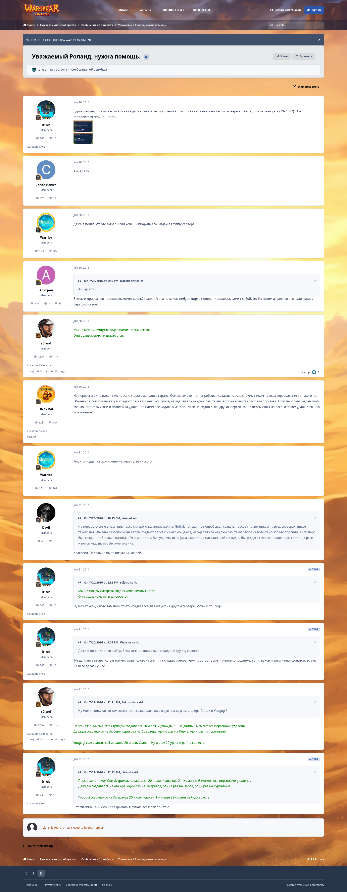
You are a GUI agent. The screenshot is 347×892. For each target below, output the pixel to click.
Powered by (305, 885)
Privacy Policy (53, 885)
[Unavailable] (83, 122)
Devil (46, 528)
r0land (46, 343)
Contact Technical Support (81, 885)
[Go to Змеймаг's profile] (46, 394)
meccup (305, 372)
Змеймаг (46, 409)
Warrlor (46, 237)
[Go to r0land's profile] (46, 328)
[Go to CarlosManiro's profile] (46, 169)
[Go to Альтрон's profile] (46, 275)
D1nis (42, 69)
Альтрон (46, 290)
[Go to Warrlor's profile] (46, 222)
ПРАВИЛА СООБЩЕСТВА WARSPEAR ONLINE (61, 40)
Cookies (107, 885)
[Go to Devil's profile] (46, 512)
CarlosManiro (46, 185)
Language (32, 885)
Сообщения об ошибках (89, 69)
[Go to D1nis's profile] (34, 70)
